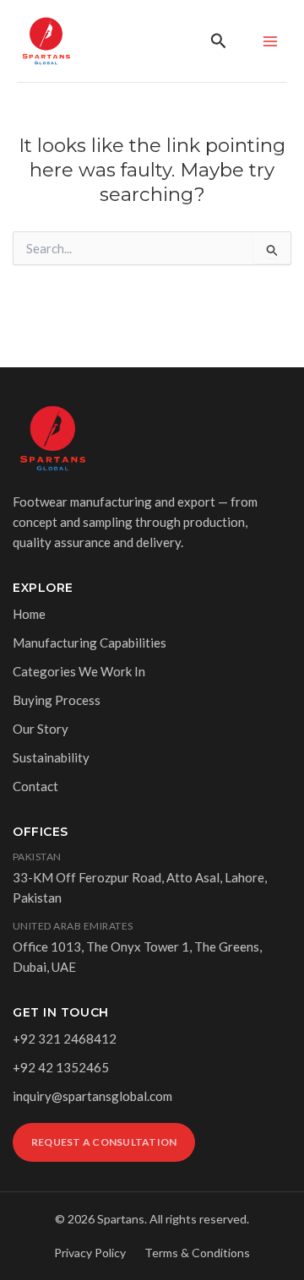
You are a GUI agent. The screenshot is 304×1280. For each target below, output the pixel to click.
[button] (218, 41)
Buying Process (56, 700)
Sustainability (51, 757)
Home (29, 613)
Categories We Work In (79, 671)
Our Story (40, 728)
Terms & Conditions (197, 1252)
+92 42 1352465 (61, 1067)
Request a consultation (103, 1142)
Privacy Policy (90, 1252)
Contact (35, 786)
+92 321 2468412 (65, 1038)
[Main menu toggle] (269, 41)
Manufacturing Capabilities (89, 642)
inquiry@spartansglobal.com (92, 1096)
